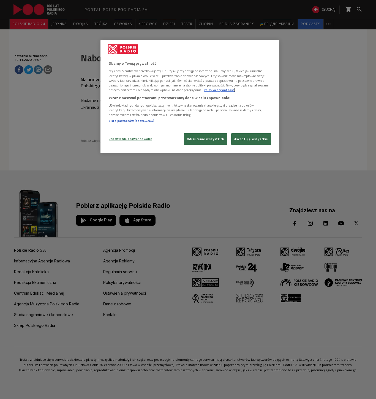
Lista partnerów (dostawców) (131, 120)
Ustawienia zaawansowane (130, 138)
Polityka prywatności (219, 90)
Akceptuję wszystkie (251, 139)
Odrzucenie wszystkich (205, 139)
